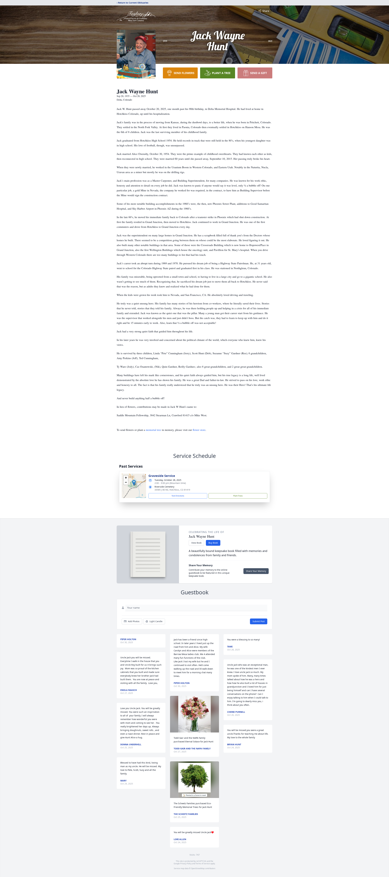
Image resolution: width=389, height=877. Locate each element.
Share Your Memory (256, 571)
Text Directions (178, 495)
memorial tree (153, 430)
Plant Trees (238, 495)
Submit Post (259, 621)
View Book (196, 542)
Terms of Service (203, 863)
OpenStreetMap (198, 868)
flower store (199, 430)
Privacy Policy (186, 863)
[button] (134, 483)
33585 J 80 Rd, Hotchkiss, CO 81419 (172, 489)
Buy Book (213, 542)
